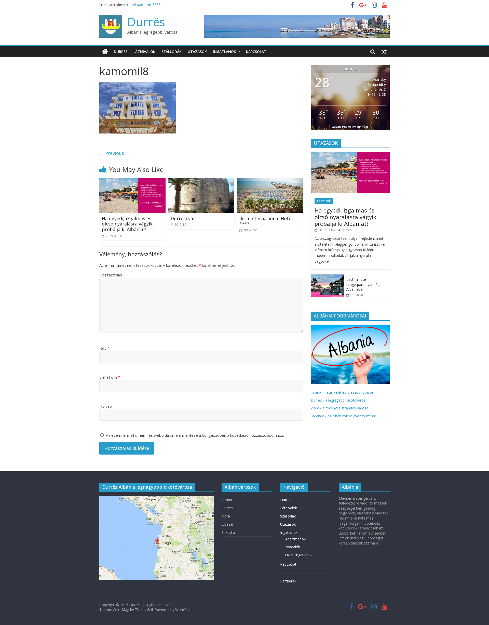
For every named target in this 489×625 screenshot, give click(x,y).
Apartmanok (295, 539)
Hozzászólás (110, 274)
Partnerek (288, 581)
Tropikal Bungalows (143, 4)
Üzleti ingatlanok (299, 554)
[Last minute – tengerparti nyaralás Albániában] (327, 277)
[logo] (350, 327)
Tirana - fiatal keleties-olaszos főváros (342, 392)
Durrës (146, 22)
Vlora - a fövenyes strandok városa (339, 408)
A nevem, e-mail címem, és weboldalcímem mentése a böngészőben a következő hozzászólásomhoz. (195, 435)
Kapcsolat (256, 51)
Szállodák (171, 51)
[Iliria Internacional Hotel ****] (270, 181)
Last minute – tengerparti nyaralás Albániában (362, 284)
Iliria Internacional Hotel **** (266, 221)
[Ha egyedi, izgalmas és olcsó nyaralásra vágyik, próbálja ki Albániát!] (132, 181)
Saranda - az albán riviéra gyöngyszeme (343, 416)
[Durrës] (105, 51)
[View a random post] (384, 51)
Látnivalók (144, 51)
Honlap (105, 406)
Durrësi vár (183, 218)
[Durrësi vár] (201, 181)
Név (104, 348)
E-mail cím (109, 377)
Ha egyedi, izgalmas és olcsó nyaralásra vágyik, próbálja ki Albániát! (128, 223)
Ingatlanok (224, 51)
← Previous (111, 153)
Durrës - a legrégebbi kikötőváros (338, 400)
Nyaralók (292, 546)
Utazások (197, 51)
